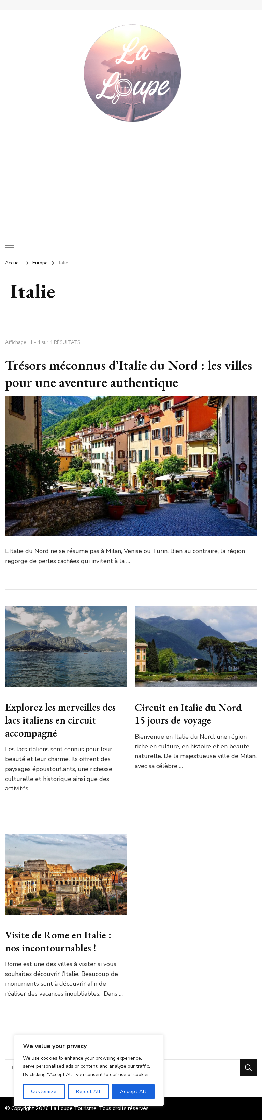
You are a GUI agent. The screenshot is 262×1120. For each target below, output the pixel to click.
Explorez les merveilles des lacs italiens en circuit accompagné (60, 719)
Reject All (88, 1091)
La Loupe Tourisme (73, 1108)
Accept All (133, 1091)
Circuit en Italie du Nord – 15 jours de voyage (192, 714)
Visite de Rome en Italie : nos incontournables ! (58, 941)
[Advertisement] (131, 174)
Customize (44, 1091)
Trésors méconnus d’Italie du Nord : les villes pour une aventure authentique (128, 373)
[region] (89, 1070)
